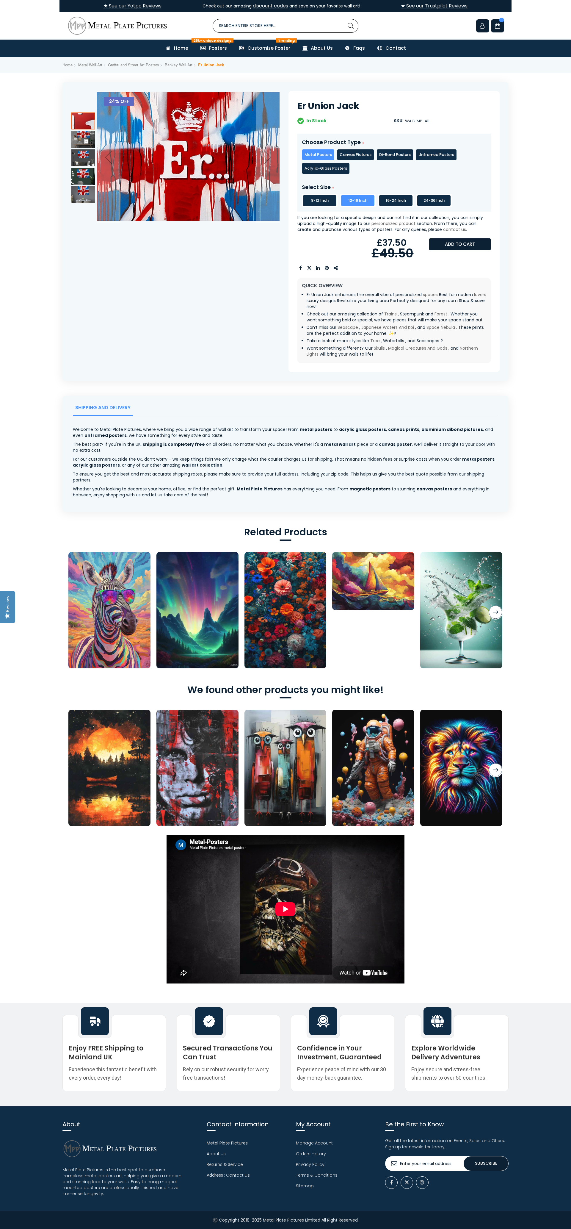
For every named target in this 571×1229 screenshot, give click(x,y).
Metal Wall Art (90, 65)
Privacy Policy (310, 1164)
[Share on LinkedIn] (318, 268)
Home (67, 65)
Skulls (379, 348)
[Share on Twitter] (309, 268)
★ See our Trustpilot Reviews (434, 6)
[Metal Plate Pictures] (117, 25)
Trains (390, 314)
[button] (108, 157)
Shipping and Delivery (103, 407)
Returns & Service (225, 1164)
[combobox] (285, 25)
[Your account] (482, 25)
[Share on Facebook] (300, 268)
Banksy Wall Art (178, 65)
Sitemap (305, 1186)
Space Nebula (440, 327)
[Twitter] (407, 1182)
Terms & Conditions (317, 1175)
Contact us (238, 1175)
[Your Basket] (497, 25)
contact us (454, 229)
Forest (440, 314)
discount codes (270, 5)
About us (216, 1154)
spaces (430, 295)
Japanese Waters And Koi (387, 327)
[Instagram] (422, 1182)
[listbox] (394, 161)
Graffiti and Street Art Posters (133, 65)
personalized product (393, 223)
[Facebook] (391, 1182)
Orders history (311, 1154)
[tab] (104, 409)
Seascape (348, 327)
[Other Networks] (336, 268)
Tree (375, 341)
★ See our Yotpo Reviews (132, 6)
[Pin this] (327, 268)
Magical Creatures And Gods (417, 348)
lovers (480, 295)
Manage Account (314, 1143)
